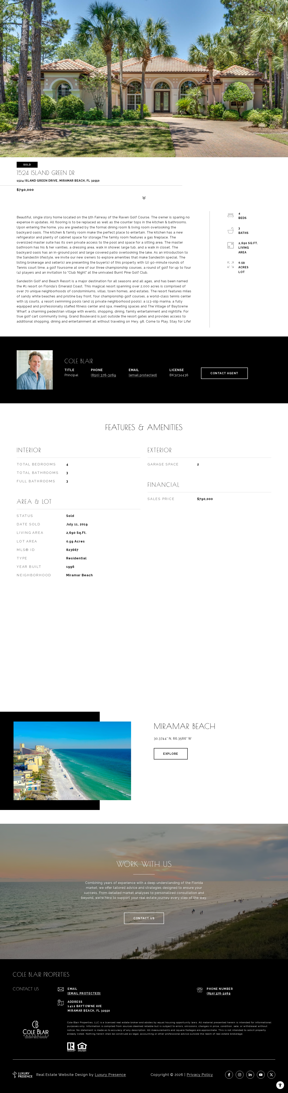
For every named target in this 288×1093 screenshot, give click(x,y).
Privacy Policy (200, 1075)
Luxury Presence (110, 1075)
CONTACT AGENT (224, 373)
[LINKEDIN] (250, 1075)
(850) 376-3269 (103, 375)
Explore (170, 753)
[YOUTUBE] (261, 1075)
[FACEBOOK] (229, 1075)
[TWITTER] (271, 1075)
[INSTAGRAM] (240, 1075)
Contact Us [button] (144, 918)
